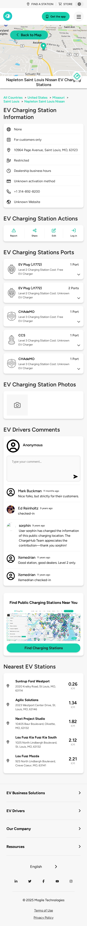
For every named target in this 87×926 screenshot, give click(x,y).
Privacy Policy (43, 917)
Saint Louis (11, 101)
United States (37, 97)
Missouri (58, 97)
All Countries (12, 97)
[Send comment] (75, 476)
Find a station (42, 4)
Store (67, 4)
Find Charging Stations (43, 648)
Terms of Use (43, 910)
